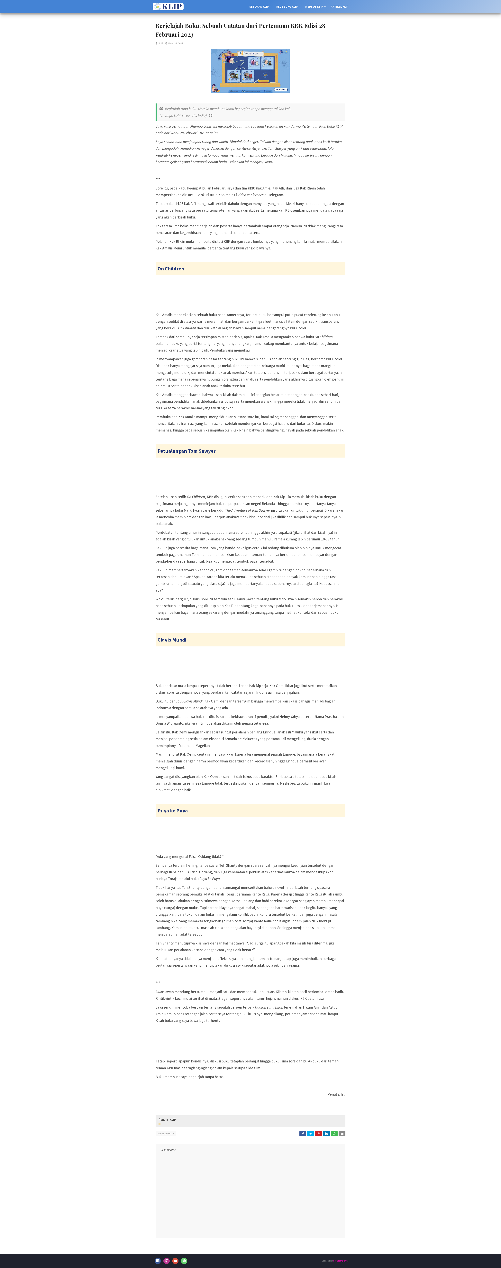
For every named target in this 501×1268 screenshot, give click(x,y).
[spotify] (184, 1261)
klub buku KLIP (166, 1133)
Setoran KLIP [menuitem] (259, 6)
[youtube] (175, 1261)
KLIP (161, 43)
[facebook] (158, 1261)
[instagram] (166, 1261)
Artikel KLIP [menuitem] (339, 6)
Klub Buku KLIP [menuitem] (287, 6)
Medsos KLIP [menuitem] (314, 6)
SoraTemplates (340, 1260)
